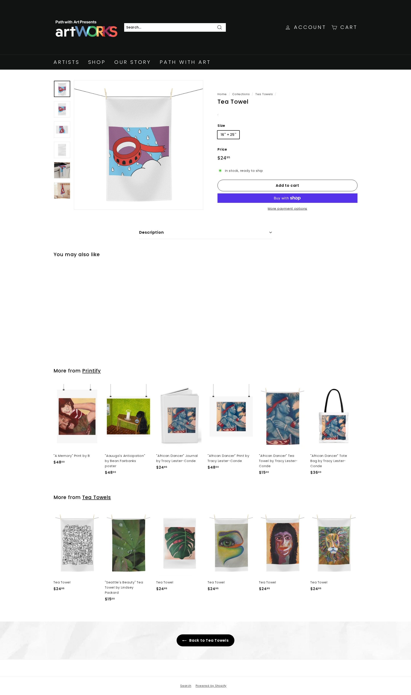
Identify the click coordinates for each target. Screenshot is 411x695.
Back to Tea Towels (208, 640)
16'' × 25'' (228, 134)
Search (185, 686)
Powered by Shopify (211, 686)
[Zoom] (138, 145)
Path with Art (185, 62)
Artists (67, 62)
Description (151, 232)
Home (222, 94)
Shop (97, 62)
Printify (91, 370)
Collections (241, 94)
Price (222, 149)
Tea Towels (264, 94)
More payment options (287, 208)
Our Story (132, 62)
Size (221, 125)
